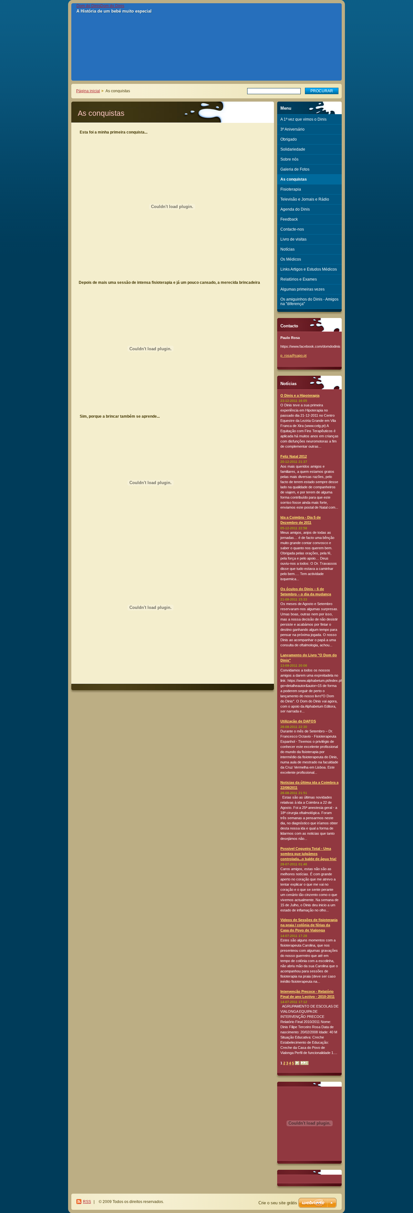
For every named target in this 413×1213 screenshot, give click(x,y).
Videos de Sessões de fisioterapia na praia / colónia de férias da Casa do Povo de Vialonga (308, 925)
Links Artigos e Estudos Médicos (308, 269)
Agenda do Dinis (295, 209)
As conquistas (293, 179)
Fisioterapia (290, 189)
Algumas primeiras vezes (302, 289)
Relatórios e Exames (298, 279)
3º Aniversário (292, 129)
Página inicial (88, 91)
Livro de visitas (293, 239)
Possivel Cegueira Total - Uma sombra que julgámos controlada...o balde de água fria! (308, 854)
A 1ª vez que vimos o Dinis (303, 119)
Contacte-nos (292, 229)
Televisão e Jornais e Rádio (304, 199)
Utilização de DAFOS (298, 721)
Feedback (289, 219)
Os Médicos (290, 259)
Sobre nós (289, 159)
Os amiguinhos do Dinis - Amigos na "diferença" (309, 301)
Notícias (287, 249)
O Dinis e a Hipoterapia (299, 395)
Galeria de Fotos (294, 169)
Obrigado (288, 139)
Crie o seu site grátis (277, 1202)
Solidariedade (292, 149)
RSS (87, 1201)
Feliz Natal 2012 (293, 456)
